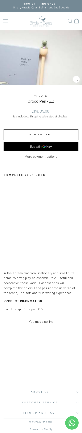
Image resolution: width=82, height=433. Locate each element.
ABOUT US (40, 391)
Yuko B (41, 96)
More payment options (41, 157)
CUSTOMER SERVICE (40, 402)
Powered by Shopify (41, 429)
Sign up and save (40, 412)
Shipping (35, 116)
